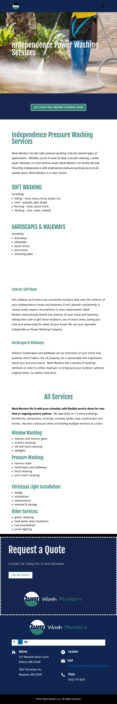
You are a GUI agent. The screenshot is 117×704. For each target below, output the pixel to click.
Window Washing (26, 433)
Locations (73, 651)
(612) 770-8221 (76, 679)
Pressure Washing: (28, 457)
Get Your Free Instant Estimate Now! (58, 107)
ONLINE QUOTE (20, 575)
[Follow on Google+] (26, 642)
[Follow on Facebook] (14, 642)
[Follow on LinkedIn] (20, 642)
